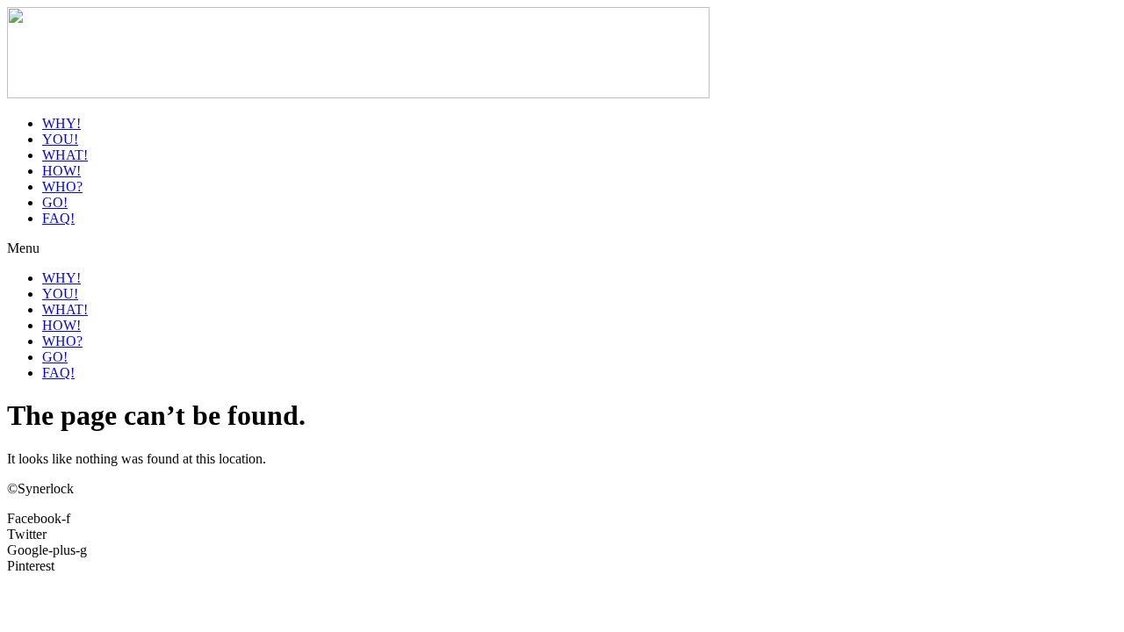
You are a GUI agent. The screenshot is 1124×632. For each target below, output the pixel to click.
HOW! (61, 170)
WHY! (61, 123)
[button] (562, 248)
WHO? (62, 186)
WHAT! (65, 154)
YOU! (60, 139)
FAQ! (58, 218)
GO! (55, 202)
